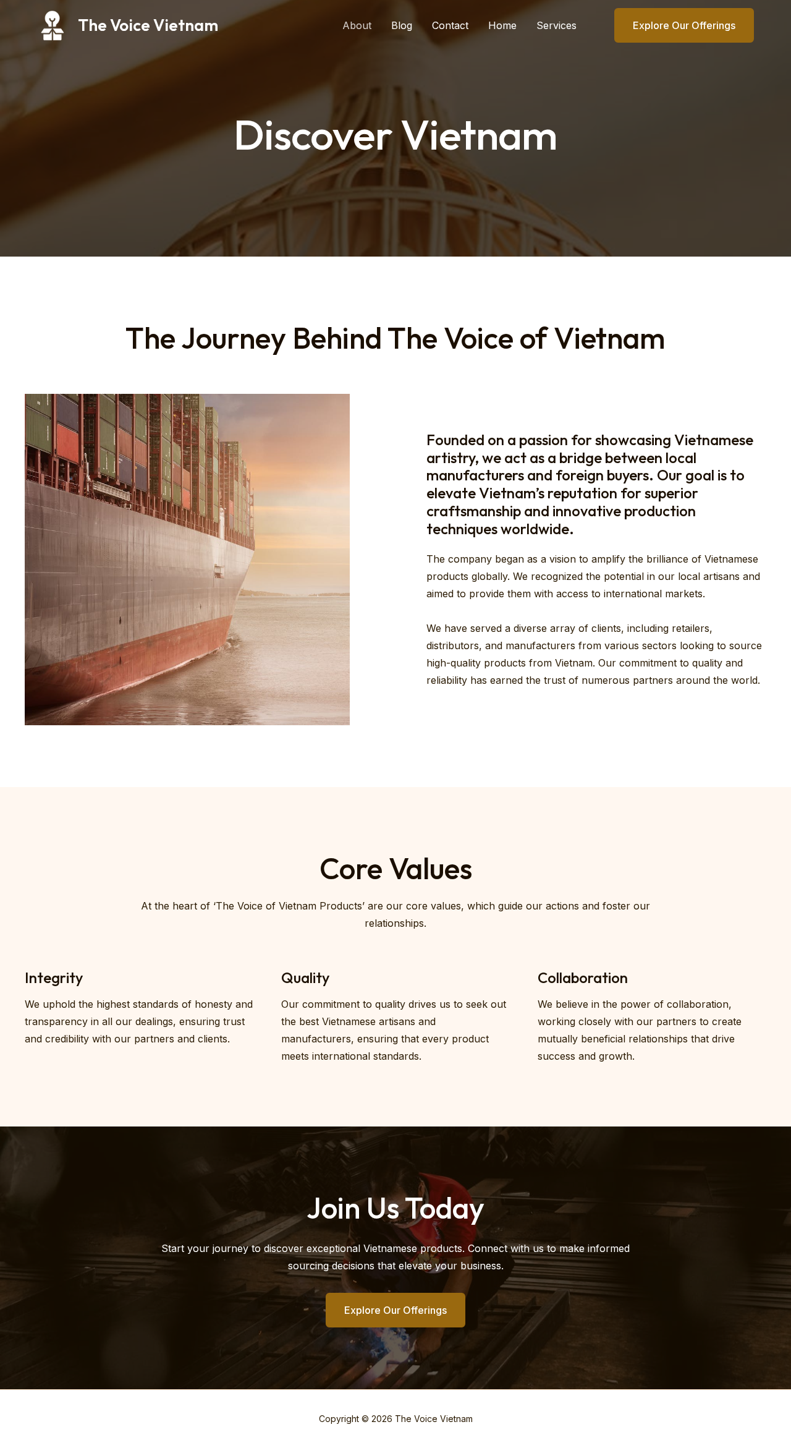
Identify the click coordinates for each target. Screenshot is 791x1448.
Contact (450, 25)
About (356, 25)
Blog (401, 25)
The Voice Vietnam (148, 25)
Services (556, 25)
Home (502, 25)
